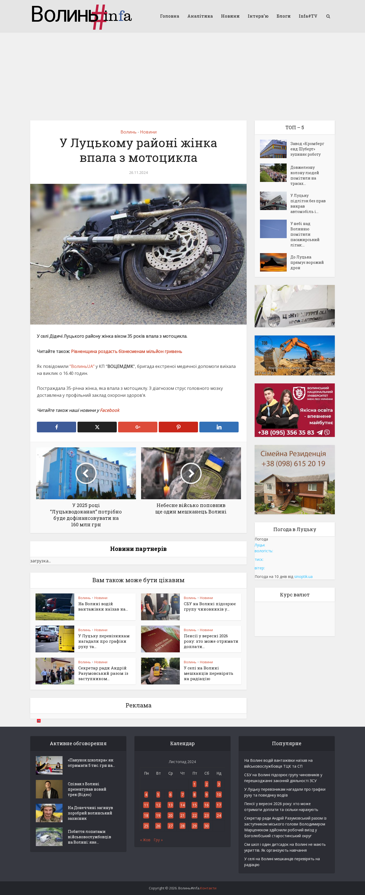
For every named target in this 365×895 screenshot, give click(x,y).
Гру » (158, 839)
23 (206, 815)
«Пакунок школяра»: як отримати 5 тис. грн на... (91, 762)
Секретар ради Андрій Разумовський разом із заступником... (103, 673)
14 (182, 805)
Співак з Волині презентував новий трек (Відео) (87, 789)
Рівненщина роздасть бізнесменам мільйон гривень (126, 351)
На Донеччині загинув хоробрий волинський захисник (90, 813)
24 (219, 815)
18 (146, 815)
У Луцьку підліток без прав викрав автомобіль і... (308, 203)
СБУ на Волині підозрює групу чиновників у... (210, 606)
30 (206, 825)
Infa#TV (308, 16)
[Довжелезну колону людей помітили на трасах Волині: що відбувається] (275, 172)
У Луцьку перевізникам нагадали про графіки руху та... (104, 641)
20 (170, 815)
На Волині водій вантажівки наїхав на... (103, 606)
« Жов (145, 839)
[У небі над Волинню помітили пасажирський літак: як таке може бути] (275, 229)
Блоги (284, 16)
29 (194, 825)
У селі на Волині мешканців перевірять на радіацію (208, 673)
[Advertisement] (182, 72)
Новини (230, 16)
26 (158, 825)
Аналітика (200, 16)
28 (182, 825)
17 (219, 805)
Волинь (129, 132)
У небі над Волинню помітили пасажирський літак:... (305, 234)
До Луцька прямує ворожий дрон (307, 262)
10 (219, 794)
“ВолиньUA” (82, 366)
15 (194, 805)
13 (170, 805)
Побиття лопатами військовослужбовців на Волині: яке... (89, 837)
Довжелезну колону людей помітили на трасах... (304, 175)
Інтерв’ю (258, 16)
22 (194, 815)
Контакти (208, 888)
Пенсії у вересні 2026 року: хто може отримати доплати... (211, 641)
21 (182, 815)
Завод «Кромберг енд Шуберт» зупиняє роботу (307, 149)
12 (158, 805)
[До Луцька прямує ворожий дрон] (275, 262)
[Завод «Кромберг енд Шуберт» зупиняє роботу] (275, 149)
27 (170, 825)
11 (146, 805)
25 (146, 825)
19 (158, 815)
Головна (169, 16)
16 (206, 805)
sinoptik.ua (303, 576)
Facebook (110, 410)
